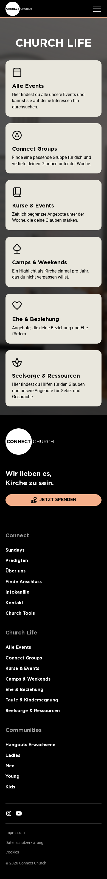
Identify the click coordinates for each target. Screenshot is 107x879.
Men (10, 765)
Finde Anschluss (23, 581)
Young (12, 776)
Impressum (15, 832)
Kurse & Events (22, 668)
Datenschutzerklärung (24, 842)
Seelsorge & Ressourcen (32, 710)
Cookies (12, 852)
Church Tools (20, 613)
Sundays (14, 550)
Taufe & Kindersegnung (31, 700)
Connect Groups (23, 658)
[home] (18, 9)
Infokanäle (17, 592)
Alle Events (18, 647)
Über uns (15, 571)
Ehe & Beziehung (24, 689)
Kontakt (14, 602)
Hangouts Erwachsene (30, 744)
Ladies (12, 755)
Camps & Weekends (27, 679)
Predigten (16, 560)
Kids (10, 787)
